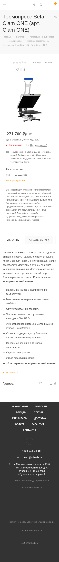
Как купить (19, 418)
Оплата (19, 424)
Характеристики (39, 240)
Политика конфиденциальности (32, 481)
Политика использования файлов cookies (32, 522)
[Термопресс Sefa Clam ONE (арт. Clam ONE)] (29, 100)
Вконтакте (29, 441)
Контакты (29, 430)
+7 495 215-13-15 (30, 451)
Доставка (40, 418)
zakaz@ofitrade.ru (32, 457)
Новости (41, 406)
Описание (13, 240)
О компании (20, 406)
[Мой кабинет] (47, 5)
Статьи (38, 412)
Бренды (21, 412)
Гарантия (38, 424)
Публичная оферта (32, 487)
